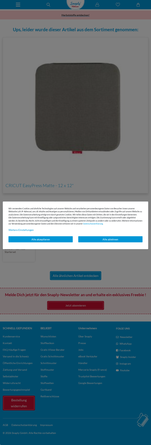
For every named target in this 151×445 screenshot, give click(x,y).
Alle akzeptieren (40, 239)
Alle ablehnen (110, 239)
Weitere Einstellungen (21, 229)
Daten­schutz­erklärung (93, 223)
